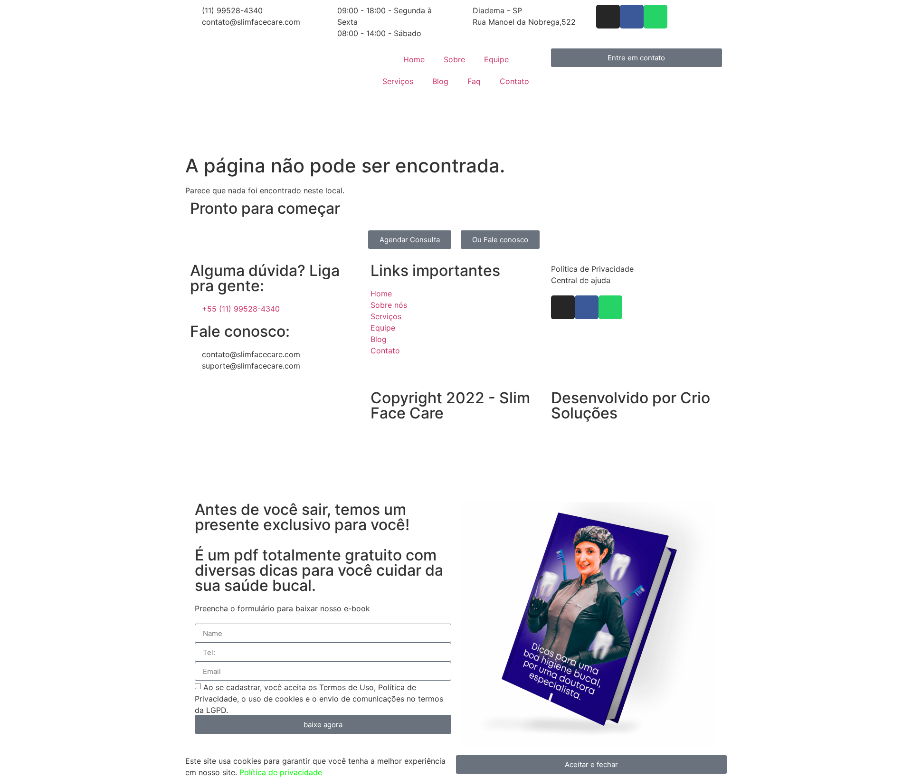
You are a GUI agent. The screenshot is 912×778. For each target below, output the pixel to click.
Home (414, 59)
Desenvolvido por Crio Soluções (630, 405)
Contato (514, 81)
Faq (474, 81)
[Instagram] (608, 16)
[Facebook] (632, 16)
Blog (440, 81)
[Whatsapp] (655, 16)
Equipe (496, 59)
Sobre (454, 59)
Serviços (397, 81)
